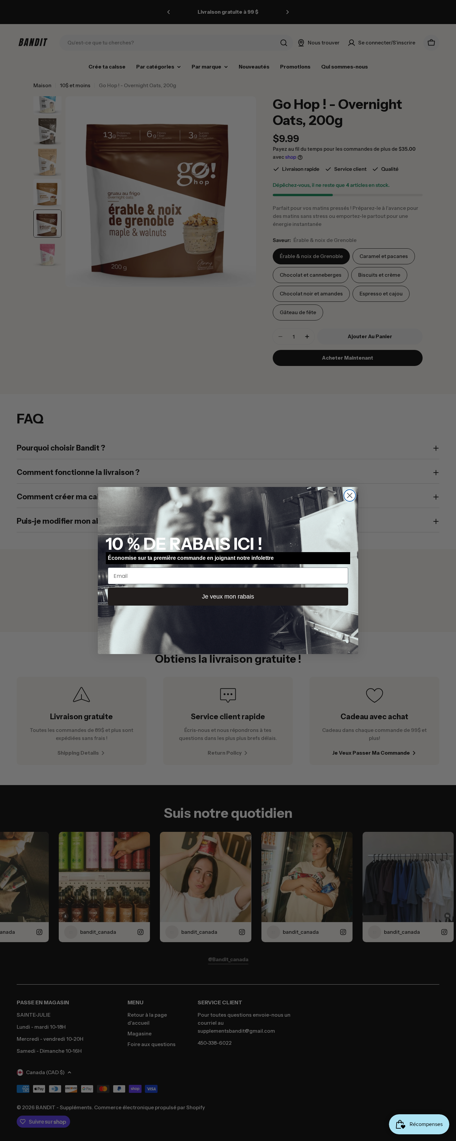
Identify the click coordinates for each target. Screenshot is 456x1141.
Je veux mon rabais (228, 596)
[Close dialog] (350, 495)
